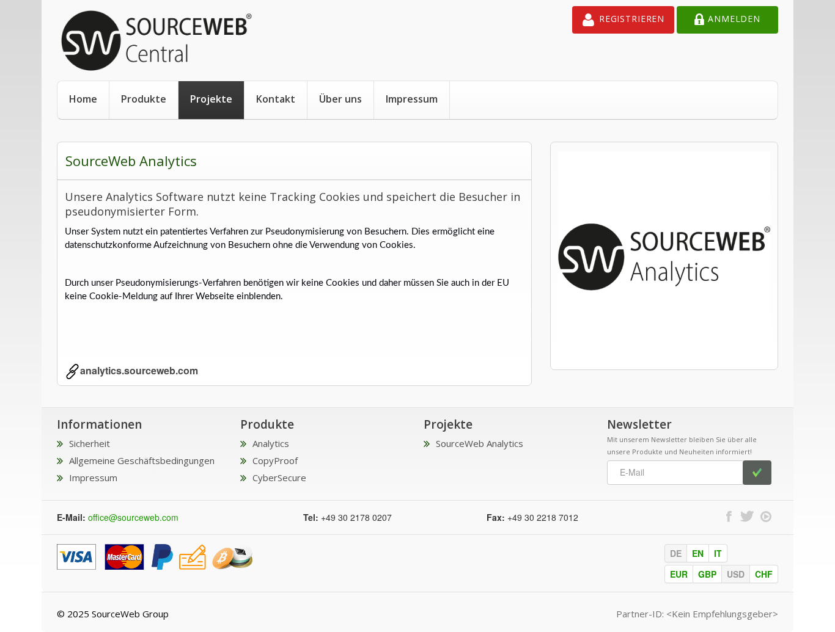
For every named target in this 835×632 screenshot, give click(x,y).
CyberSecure (279, 477)
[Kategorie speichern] (154, 556)
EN (698, 553)
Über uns (340, 99)
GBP (707, 574)
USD (736, 574)
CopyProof (275, 460)
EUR (679, 574)
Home (83, 99)
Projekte (211, 99)
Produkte (143, 99)
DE (676, 553)
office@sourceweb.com (133, 517)
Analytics (270, 443)
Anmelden (734, 18)
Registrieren (631, 18)
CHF (764, 574)
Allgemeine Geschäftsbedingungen (142, 460)
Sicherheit (89, 443)
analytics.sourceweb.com (139, 370)
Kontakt (275, 99)
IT (718, 553)
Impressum (412, 99)
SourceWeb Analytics (479, 443)
